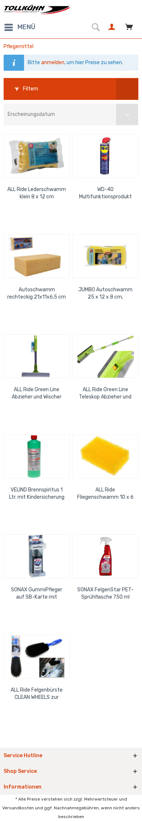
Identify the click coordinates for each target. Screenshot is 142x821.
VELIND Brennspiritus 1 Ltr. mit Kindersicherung (36, 493)
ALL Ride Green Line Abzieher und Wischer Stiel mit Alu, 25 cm (37, 393)
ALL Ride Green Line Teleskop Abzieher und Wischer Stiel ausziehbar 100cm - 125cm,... (105, 393)
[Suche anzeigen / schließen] (95, 27)
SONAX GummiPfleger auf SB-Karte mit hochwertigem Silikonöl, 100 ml (36, 594)
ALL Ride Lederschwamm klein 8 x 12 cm (36, 193)
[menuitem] (19, 27)
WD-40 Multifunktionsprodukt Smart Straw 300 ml (105, 193)
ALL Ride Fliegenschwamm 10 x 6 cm (105, 494)
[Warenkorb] (130, 27)
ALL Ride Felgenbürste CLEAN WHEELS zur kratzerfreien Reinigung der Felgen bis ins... (36, 694)
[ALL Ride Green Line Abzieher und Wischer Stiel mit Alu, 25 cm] (37, 356)
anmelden (52, 62)
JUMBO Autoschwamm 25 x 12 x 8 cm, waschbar (105, 294)
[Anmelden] (113, 27)
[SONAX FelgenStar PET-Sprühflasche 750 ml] (105, 556)
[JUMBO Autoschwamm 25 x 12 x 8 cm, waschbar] (105, 256)
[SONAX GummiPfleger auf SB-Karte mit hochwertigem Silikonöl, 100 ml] (37, 556)
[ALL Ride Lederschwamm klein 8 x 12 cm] (37, 156)
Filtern (30, 89)
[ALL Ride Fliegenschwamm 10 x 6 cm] (105, 456)
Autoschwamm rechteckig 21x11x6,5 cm (36, 293)
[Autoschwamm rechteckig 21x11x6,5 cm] (37, 256)
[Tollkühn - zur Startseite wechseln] (37, 10)
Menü (26, 27)
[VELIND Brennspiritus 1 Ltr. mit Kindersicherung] (37, 456)
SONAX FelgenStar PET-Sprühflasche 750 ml (105, 593)
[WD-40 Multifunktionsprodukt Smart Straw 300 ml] (105, 156)
